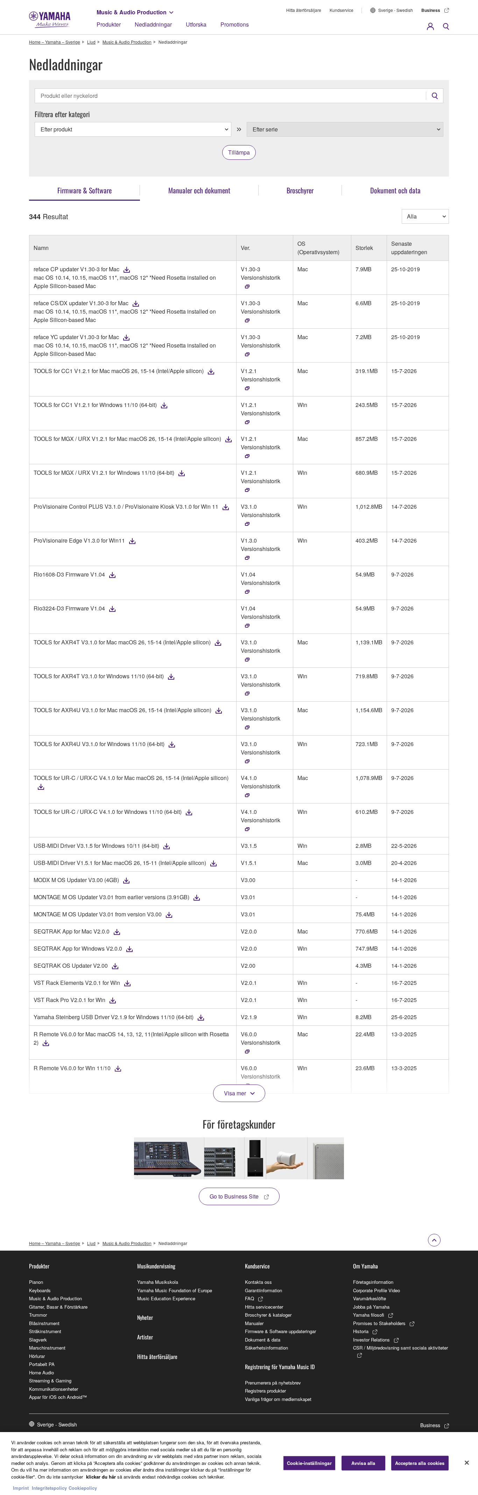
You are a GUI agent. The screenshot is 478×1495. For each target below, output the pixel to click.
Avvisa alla (363, 1463)
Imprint (21, 1488)
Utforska (196, 24)
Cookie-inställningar (309, 1463)
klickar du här (101, 1476)
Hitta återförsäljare (303, 10)
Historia (360, 1331)
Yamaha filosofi (368, 1314)
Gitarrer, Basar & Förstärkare (58, 1306)
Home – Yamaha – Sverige (54, 42)
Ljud (91, 42)
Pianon (36, 1282)
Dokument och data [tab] (395, 190)
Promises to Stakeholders (379, 1323)
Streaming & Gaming (50, 1380)
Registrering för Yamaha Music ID (280, 1366)
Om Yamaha (365, 1266)
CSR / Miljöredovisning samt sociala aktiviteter (400, 1347)
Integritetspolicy (49, 1488)
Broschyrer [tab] (300, 190)
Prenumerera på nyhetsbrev (273, 1382)
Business (430, 10)
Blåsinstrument (44, 1323)
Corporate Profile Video (376, 1290)
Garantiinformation (263, 1290)
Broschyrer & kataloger (268, 1314)
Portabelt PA (42, 1364)
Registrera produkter (265, 1390)
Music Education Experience (166, 1298)
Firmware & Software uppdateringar (280, 1331)
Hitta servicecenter (264, 1306)
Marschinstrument (47, 1347)
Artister (145, 1337)
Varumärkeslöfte (369, 1298)
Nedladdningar (153, 24)
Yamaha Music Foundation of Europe (174, 1290)
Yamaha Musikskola (157, 1282)
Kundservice (341, 10)
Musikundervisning (156, 1266)
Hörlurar (37, 1356)
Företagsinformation (373, 1282)
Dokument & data (262, 1339)
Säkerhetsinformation (266, 1347)
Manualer (254, 1323)
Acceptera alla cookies (420, 1463)
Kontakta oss (258, 1282)
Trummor (38, 1314)
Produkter (109, 24)
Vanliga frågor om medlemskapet (278, 1399)
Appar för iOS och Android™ (58, 1397)
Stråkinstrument (45, 1331)
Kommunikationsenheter (53, 1389)
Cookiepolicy (83, 1488)
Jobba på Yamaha (371, 1306)
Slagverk (38, 1339)
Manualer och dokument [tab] (199, 190)
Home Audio (41, 1372)
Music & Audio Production (132, 12)
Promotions (234, 24)
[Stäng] (467, 1463)
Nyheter (145, 1317)
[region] (239, 1463)
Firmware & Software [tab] (84, 190)
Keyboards (40, 1290)
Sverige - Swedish (395, 10)
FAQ (249, 1298)
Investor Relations (371, 1339)
